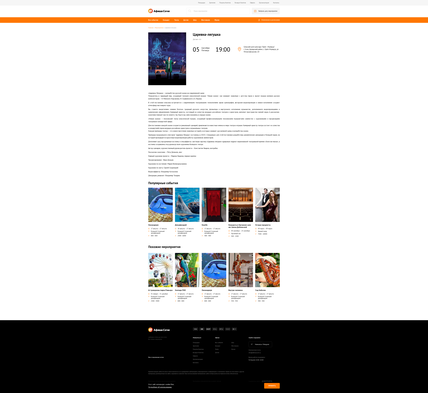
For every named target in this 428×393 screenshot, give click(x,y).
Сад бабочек (260, 290)
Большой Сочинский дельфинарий (158, 232)
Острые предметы (263, 225)
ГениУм (204, 225)
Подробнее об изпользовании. (160, 387)
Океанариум (153, 225)
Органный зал (236, 233)
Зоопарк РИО (180, 290)
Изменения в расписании (270, 20)
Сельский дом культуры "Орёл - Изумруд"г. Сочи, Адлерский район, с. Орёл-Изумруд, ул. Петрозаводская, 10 (261, 49)
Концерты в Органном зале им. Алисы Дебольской (239, 226)
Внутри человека (235, 290)
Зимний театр (262, 231)
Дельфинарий (181, 225)
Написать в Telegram (262, 344)
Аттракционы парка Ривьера (160, 290)
